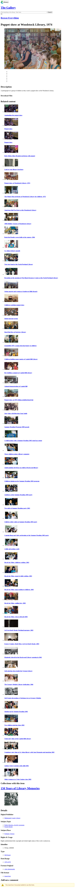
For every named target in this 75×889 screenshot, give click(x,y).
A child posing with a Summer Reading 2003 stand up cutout (23, 440)
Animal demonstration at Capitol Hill (15, 386)
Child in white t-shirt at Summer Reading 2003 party (20, 522)
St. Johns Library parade (12, 251)
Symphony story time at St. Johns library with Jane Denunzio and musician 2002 (29, 752)
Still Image (7, 855)
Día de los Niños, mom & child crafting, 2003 (18, 576)
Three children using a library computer (16, 454)
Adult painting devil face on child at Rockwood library (21, 467)
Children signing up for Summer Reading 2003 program (21, 481)
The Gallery (8, 7)
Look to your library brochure (13, 169)
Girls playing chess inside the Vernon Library (18, 671)
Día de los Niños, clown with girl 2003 (16, 617)
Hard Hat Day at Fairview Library (15, 332)
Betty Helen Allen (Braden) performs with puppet (19, 156)
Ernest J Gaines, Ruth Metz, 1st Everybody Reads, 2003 (21, 644)
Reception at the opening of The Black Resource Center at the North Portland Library (31, 278)
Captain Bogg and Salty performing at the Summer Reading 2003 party (26, 535)
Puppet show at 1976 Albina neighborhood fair (18, 400)
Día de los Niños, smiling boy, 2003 (15, 603)
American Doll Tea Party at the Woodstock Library (20, 210)
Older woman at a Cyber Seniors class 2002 (17, 779)
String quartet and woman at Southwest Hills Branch (20, 291)
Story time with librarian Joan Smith (15, 413)
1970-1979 (7, 862)
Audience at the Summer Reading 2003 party (18, 495)
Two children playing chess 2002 (14, 725)
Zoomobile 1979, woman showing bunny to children (20, 345)
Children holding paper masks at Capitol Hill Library (21, 359)
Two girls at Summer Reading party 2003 (17, 508)
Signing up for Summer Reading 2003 (16, 711)
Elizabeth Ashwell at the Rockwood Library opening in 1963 (23, 657)
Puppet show (8, 129)
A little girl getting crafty (11, 549)
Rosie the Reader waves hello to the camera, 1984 (19, 237)
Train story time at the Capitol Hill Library (17, 738)
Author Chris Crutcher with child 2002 (16, 766)
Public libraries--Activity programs (14, 825)
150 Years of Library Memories (20, 788)
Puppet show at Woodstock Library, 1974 (17, 183)
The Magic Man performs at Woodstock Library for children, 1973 (25, 196)
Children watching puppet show (14, 305)
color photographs (9, 869)
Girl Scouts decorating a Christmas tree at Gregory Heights (22, 698)
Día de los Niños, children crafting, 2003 (16, 562)
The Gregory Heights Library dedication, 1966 (18, 684)
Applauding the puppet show (13, 115)
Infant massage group (11, 318)
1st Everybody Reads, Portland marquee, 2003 (18, 630)
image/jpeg (7, 876)
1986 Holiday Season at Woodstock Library (17, 223)
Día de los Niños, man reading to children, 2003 (19, 589)
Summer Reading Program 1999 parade (16, 427)
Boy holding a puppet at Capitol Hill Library (18, 373)
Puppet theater (8, 827)
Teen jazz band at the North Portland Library (18, 264)
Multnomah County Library (12, 818)
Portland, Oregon (9, 834)
